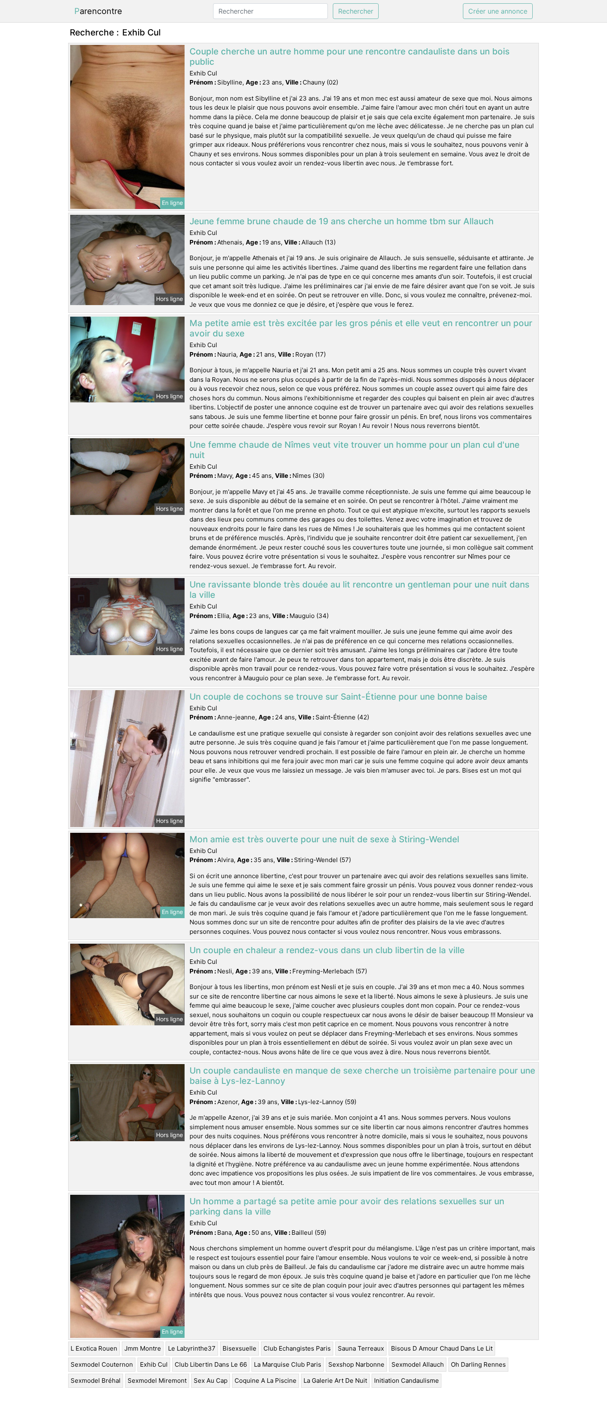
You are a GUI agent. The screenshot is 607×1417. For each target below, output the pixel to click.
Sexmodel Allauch (417, 1364)
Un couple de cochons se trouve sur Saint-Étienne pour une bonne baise (338, 696)
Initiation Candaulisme (406, 1380)
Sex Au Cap (211, 1380)
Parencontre (98, 11)
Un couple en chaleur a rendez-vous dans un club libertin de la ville (327, 950)
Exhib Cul (154, 1364)
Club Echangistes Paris (297, 1348)
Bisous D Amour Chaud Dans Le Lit (442, 1348)
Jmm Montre (142, 1348)
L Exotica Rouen (94, 1348)
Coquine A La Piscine (265, 1380)
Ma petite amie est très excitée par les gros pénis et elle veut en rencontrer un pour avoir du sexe (361, 328)
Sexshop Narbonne (356, 1364)
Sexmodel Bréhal (96, 1380)
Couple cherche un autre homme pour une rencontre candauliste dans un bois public (350, 56)
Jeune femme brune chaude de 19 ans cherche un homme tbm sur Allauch (342, 221)
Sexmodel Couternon (102, 1364)
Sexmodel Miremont (157, 1380)
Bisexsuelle (239, 1348)
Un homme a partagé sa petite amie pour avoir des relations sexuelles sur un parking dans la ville (347, 1206)
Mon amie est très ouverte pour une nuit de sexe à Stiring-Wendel (324, 839)
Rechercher (355, 11)
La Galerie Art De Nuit (335, 1380)
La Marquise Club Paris (287, 1364)
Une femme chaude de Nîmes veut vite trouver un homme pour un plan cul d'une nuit (354, 449)
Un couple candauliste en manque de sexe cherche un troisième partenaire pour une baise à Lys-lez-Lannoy (362, 1075)
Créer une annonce (497, 11)
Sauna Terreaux (361, 1348)
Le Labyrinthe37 (192, 1348)
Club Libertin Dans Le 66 (211, 1364)
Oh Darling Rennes (478, 1364)
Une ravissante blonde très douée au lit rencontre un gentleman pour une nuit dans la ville (359, 589)
